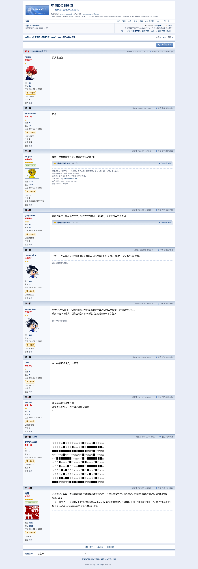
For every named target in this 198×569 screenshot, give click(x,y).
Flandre (28, 402)
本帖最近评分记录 (113, 163)
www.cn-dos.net (66, 14)
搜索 (141, 21)
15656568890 (31, 442)
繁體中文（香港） (165, 31)
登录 (124, 21)
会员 (129, 21)
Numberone (30, 114)
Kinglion (29, 156)
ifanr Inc (99, 564)
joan (27, 363)
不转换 (127, 31)
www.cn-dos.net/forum (90, 14)
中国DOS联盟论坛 (32, 26)
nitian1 (28, 57)
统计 (169, 21)
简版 (114, 559)
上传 (164, 21)
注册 (118, 21)
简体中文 (136, 31)
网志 (135, 21)
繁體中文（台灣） (149, 31)
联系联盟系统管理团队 (90, 559)
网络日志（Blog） (49, 37)
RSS (170, 26)
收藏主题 (110, 547)
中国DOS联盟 (106, 559)
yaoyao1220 (30, 215)
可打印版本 (88, 547)
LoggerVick (30, 255)
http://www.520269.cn (69, 179)
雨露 (27, 493)
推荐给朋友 (166, 45)
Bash (158, 21)
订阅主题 (100, 547)
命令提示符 (149, 21)
